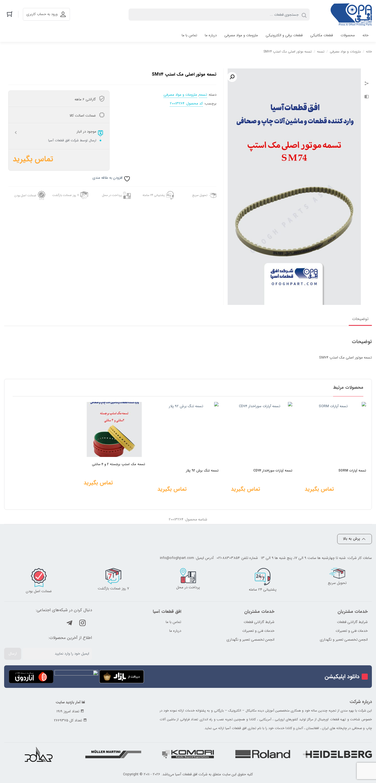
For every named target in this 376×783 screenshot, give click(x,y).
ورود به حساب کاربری (42, 14)
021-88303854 (228, 558)
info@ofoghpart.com (177, 558)
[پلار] (39, 754)
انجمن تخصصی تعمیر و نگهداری (344, 640)
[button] (232, 77)
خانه (369, 51)
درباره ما (175, 631)
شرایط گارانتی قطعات (352, 622)
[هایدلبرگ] (337, 754)
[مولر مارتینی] (113, 754)
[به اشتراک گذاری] (366, 84)
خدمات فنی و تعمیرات (352, 631)
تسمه (321, 51)
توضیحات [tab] (360, 319)
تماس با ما (173, 622)
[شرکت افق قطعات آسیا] (351, 14)
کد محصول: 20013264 (186, 103)
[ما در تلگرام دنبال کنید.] (69, 624)
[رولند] (262, 754)
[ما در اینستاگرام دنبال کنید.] (82, 624)
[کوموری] (188, 754)
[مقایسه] (366, 97)
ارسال (13, 654)
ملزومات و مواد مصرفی (345, 51)
